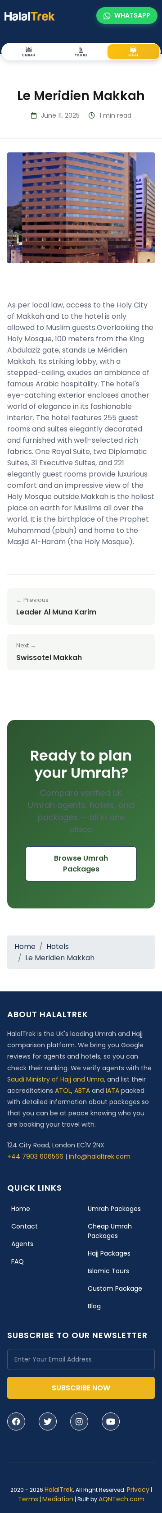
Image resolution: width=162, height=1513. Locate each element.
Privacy (138, 1489)
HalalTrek (59, 1489)
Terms (28, 1499)
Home (25, 946)
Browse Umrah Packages (81, 863)
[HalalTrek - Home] (29, 15)
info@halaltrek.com (99, 1156)
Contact (24, 1226)
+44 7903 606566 (35, 1156)
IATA (112, 1090)
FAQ (17, 1261)
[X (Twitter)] (48, 1421)
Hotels (57, 946)
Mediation (57, 1499)
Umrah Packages (114, 1208)
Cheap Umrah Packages (110, 1231)
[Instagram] (79, 1421)
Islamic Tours (108, 1270)
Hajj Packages (109, 1253)
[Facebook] (16, 1421)
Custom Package (115, 1288)
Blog (94, 1306)
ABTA (82, 1090)
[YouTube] (111, 1421)
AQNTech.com (121, 1499)
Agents (22, 1243)
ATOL (63, 1090)
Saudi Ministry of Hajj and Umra (55, 1079)
